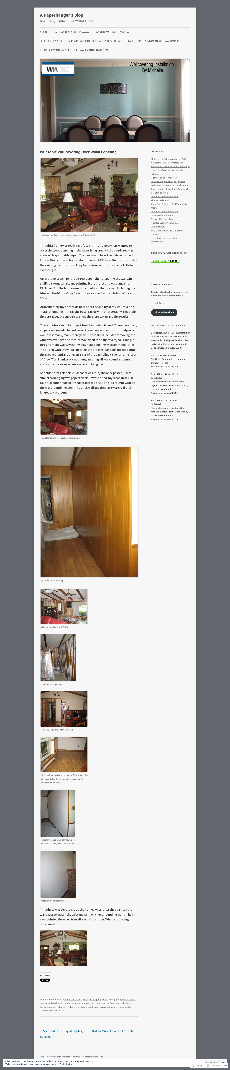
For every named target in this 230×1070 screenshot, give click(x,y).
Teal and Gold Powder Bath (164, 211)
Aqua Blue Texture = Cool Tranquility (169, 204)
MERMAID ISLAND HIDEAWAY (72, 32)
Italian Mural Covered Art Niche (115, 1031)
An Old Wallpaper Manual (113, 32)
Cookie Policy (66, 1064)
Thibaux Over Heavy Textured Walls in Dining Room (74, 50)
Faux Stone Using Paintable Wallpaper (153, 41)
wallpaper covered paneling (103, 1007)
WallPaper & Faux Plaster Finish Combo (170, 185)
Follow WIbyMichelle (164, 312)
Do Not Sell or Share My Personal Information (82, 1057)
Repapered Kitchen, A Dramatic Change (170, 166)
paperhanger (102, 1003)
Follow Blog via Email (162, 284)
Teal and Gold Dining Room (164, 196)
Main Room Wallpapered (76, 999)
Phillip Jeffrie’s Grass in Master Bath (168, 159)
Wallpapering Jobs (98, 999)
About (44, 32)
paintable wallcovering (83, 1003)
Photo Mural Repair (160, 200)
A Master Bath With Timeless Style (168, 162)
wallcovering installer (77, 1007)
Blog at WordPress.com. (50, 1057)
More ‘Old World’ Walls (162, 215)
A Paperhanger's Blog (61, 15)
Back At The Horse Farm (162, 219)
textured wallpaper (56, 1007)
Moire (154, 208)
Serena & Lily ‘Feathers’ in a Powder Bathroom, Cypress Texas (80, 41)
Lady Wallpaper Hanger (59, 1003)
